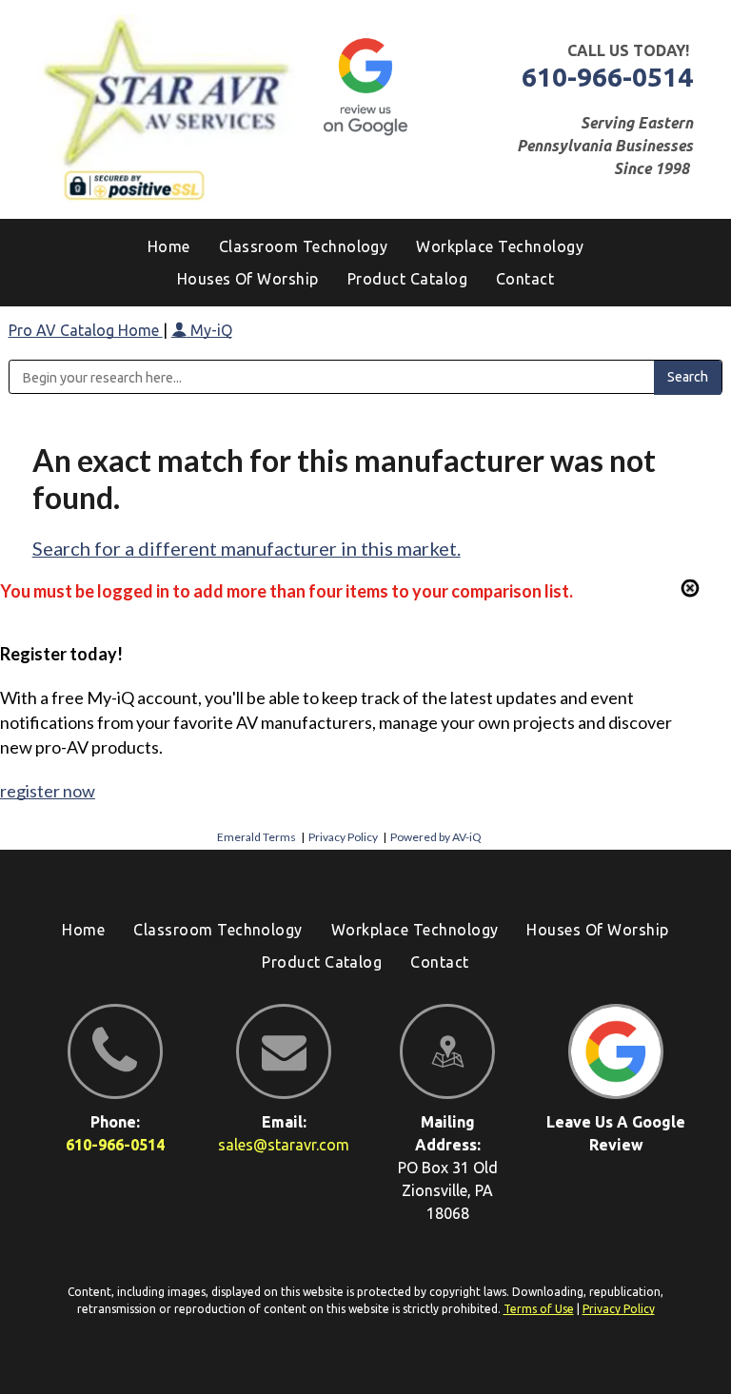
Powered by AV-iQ (436, 837)
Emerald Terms (256, 837)
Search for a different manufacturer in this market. (246, 548)
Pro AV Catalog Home (86, 330)
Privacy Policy (343, 837)
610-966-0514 (607, 76)
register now (47, 790)
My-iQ (209, 330)
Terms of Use (539, 1309)
